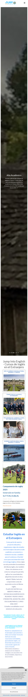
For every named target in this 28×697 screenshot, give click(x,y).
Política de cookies (6, 695)
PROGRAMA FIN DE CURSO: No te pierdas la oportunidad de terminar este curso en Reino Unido (14, 616)
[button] (26, 670)
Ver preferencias (14, 691)
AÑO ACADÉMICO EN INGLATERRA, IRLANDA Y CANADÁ (14, 371)
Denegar (14, 687)
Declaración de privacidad (15, 695)
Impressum (23, 695)
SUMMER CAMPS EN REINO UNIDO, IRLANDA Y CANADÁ (14, 441)
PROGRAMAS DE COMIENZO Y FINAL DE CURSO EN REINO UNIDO (14, 418)
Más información (7, 505)
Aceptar (14, 684)
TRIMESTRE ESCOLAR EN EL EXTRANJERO (14, 395)
